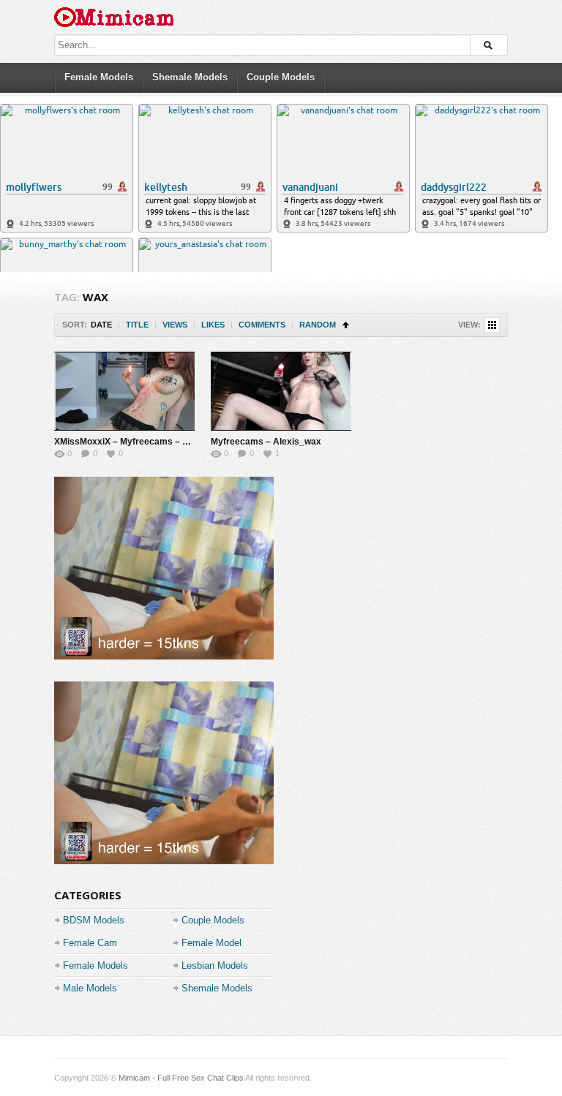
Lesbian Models (214, 965)
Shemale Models (190, 77)
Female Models (98, 77)
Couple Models (281, 77)
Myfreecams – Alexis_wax (266, 441)
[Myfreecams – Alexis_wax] (281, 391)
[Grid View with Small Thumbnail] (492, 325)
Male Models (90, 988)
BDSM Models (93, 920)
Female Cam (90, 942)
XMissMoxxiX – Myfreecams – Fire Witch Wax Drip (159, 441)
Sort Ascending (346, 325)
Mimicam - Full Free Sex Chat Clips (181, 1077)
